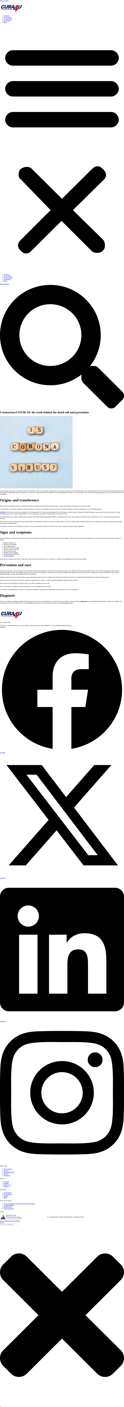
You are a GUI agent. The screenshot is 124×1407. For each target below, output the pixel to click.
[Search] (0, 1406)
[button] (62, 148)
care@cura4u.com (9, 1208)
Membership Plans (9, 1172)
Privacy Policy (4, 1221)
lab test (60, 603)
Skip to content (4, 1)
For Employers (8, 1194)
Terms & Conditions (14, 1221)
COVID (2, 512)
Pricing (6, 1174)
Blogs (5, 22)
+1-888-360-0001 (9, 1205)
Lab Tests (6, 1181)
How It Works (8, 1169)
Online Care (7, 1185)
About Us (6, 15)
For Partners (7, 20)
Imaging (6, 1183)
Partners (6, 1196)
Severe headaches (9, 556)
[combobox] (8, 1224)
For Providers (7, 17)
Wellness (6, 1186)
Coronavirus (83, 601)
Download (7, 1175)
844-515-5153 (8, 1207)
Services (6, 1170)
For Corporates (8, 19)
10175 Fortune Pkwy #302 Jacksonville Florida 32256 (19, 1203)
